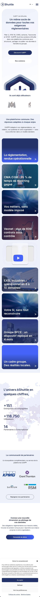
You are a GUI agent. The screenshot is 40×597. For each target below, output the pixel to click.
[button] (37, 561)
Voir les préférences (20, 590)
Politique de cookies (14, 594)
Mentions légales (25, 594)
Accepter (20, 580)
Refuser (20, 585)
